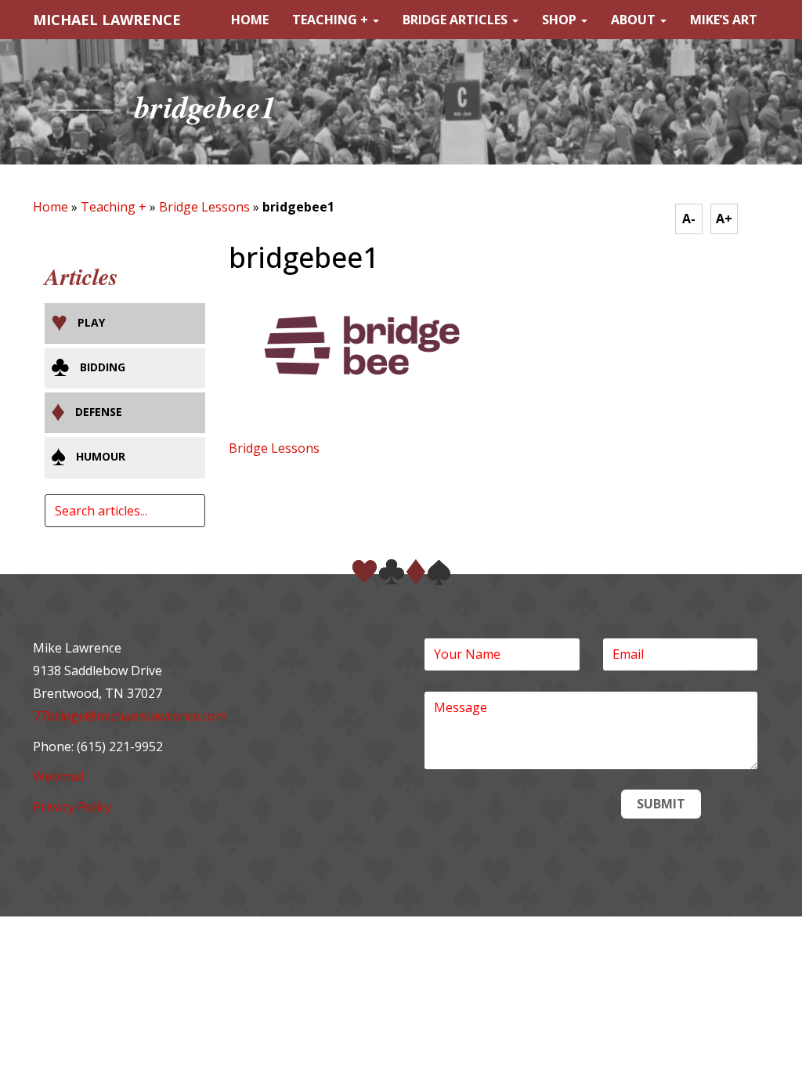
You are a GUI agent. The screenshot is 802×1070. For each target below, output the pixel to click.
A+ (724, 218)
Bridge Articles (457, 19)
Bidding (102, 367)
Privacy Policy (72, 806)
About (635, 19)
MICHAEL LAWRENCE (107, 19)
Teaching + (331, 19)
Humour (100, 456)
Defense (98, 411)
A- (688, 218)
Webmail (58, 776)
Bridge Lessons (204, 206)
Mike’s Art (723, 19)
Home (250, 19)
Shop (561, 19)
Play (91, 322)
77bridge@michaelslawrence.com (129, 716)
